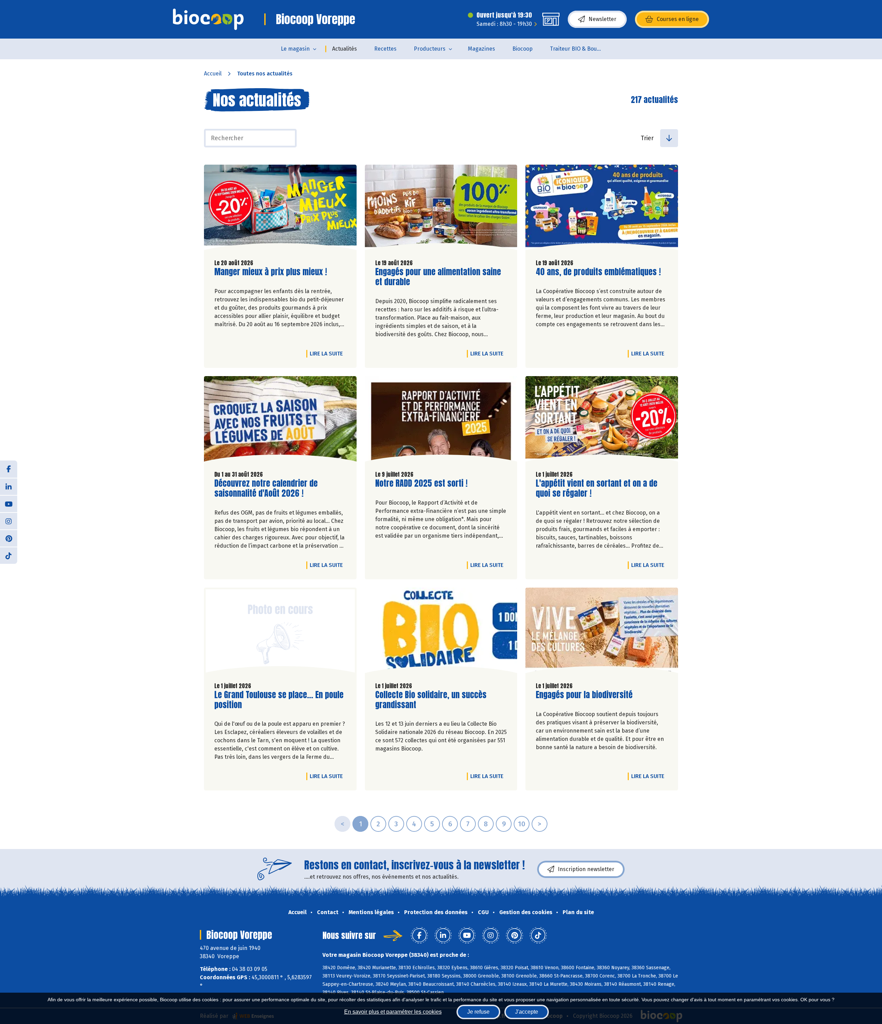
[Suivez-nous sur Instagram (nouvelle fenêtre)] (8, 520)
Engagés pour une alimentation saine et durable (438, 277)
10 (521, 824)
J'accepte (526, 1012)
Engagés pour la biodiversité (584, 695)
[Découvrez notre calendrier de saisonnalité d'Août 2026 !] (280, 420)
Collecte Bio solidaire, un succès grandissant (430, 700)
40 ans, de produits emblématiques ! (598, 272)
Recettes (385, 48)
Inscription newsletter (586, 869)
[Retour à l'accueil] (208, 19)
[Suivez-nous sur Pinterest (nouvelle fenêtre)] (8, 538)
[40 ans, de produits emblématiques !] (601, 209)
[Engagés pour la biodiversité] (601, 632)
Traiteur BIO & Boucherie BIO (580, 48)
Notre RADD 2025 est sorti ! (421, 483)
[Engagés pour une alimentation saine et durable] (441, 209)
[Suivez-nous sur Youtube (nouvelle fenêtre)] (8, 503)
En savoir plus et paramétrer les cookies (393, 1012)
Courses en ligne (678, 19)
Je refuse (478, 1012)
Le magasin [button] (295, 48)
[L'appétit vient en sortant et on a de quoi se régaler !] (601, 420)
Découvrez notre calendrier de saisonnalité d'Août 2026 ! (266, 488)
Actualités (344, 48)
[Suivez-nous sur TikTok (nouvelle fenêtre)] (8, 555)
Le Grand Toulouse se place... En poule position (278, 700)
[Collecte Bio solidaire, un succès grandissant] (441, 632)
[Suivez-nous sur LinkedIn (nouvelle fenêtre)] (8, 486)
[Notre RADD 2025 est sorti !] (441, 420)
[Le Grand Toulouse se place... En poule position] (280, 632)
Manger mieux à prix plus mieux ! (270, 272)
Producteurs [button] (429, 48)
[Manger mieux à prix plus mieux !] (280, 209)
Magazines (481, 48)
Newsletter (602, 19)
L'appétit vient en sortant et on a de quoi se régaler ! (596, 488)
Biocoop (522, 48)
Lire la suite (328, 353)
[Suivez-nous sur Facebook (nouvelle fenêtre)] (8, 469)
